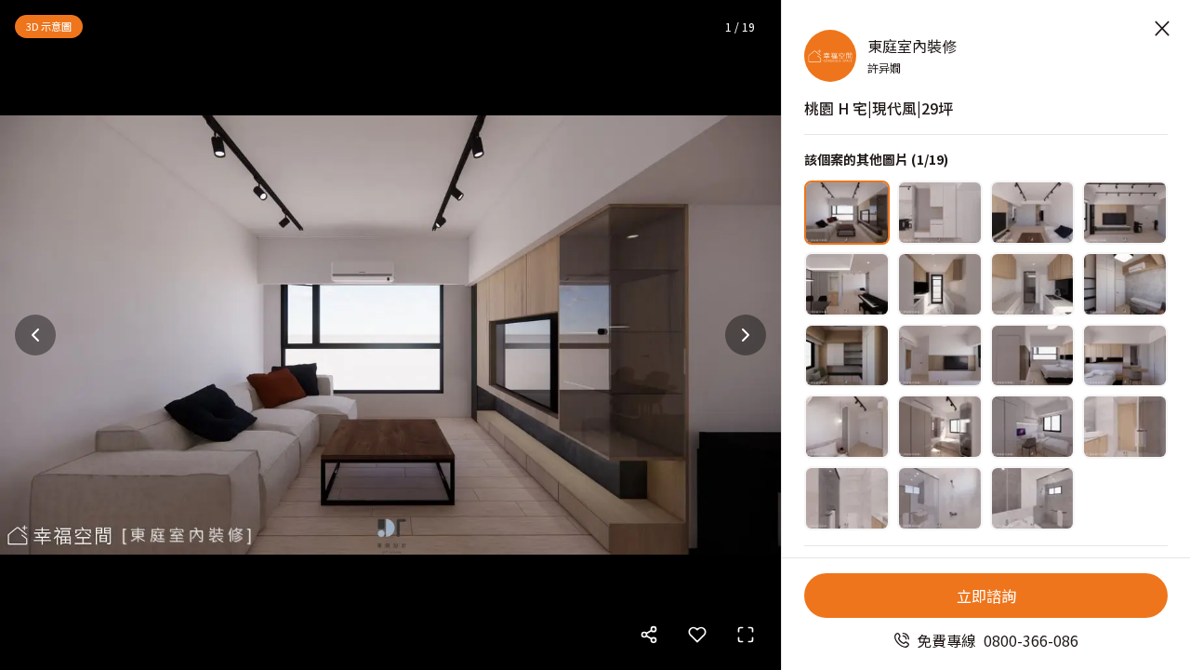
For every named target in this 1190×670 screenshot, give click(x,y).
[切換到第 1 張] (847, 213)
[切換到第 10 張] (940, 356)
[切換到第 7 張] (1033, 284)
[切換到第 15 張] (1033, 427)
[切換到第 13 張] (847, 427)
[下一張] (745, 335)
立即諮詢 (986, 595)
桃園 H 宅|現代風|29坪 (878, 108)
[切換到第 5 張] (847, 284)
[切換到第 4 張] (1125, 213)
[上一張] (35, 335)
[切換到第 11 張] (1033, 356)
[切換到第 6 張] (940, 284)
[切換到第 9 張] (847, 356)
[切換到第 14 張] (940, 427)
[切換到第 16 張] (1125, 427)
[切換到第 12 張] (1125, 356)
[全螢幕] (745, 634)
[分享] (648, 634)
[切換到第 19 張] (1033, 498)
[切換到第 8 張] (1125, 284)
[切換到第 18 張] (940, 498)
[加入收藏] (697, 634)
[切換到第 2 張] (940, 213)
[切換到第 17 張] (847, 498)
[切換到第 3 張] (1033, 213)
